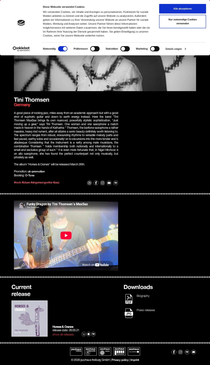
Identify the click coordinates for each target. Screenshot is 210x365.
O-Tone (29, 175)
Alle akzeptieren (182, 8)
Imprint (134, 360)
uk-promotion (36, 171)
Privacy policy (120, 360)
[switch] (95, 48)
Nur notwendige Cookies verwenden (182, 21)
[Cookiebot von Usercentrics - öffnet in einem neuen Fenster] (21, 48)
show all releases (63, 334)
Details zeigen (174, 48)
